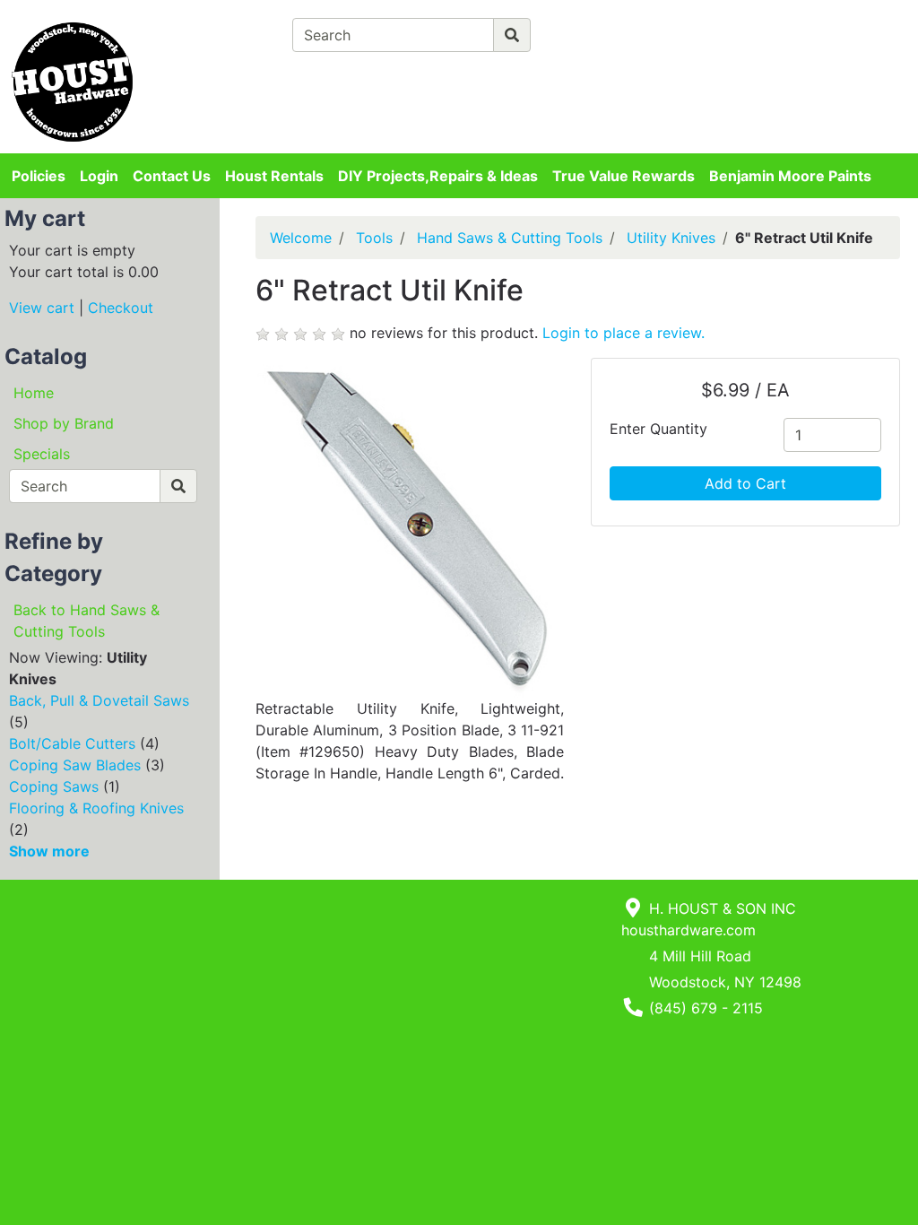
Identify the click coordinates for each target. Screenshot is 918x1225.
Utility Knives (671, 238)
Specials (41, 454)
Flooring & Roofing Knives (96, 808)
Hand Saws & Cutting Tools (509, 238)
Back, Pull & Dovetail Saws (99, 700)
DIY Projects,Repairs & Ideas (438, 176)
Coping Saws (54, 786)
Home (33, 393)
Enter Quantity (658, 429)
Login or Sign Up (822, 57)
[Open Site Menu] (748, 29)
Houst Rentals (274, 176)
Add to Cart (745, 483)
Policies (38, 176)
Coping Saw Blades (75, 765)
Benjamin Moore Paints (790, 176)
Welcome (301, 238)
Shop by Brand (63, 423)
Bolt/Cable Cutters (72, 743)
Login (99, 176)
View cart (41, 308)
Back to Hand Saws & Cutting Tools (86, 620)
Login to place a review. (623, 333)
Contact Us (172, 176)
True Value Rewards (623, 176)
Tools (374, 238)
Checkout (120, 308)
